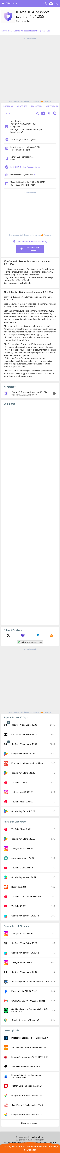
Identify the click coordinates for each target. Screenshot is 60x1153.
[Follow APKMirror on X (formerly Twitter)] (8, 636)
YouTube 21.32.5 (19, 782)
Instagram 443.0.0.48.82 (22, 933)
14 (23, 175)
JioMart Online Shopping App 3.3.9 (27, 1086)
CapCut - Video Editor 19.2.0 (24, 943)
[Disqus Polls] (30, 442)
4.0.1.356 (46, 31)
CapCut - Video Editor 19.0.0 (24, 744)
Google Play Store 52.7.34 (23, 753)
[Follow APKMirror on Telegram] (37, 636)
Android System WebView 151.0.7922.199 (30, 981)
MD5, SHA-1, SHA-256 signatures (25, 167)
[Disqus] (30, 515)
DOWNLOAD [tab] (8, 106)
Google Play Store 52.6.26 (23, 773)
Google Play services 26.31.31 (25, 877)
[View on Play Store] (43, 114)
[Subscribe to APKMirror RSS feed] (51, 636)
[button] (37, 114)
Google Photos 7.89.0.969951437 (26, 1114)
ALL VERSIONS (52, 106)
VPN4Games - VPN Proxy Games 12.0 (28, 1047)
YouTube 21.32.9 (19, 906)
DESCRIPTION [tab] (36, 106)
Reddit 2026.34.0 (18, 887)
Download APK (32, 248)
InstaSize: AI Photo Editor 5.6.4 (25, 1066)
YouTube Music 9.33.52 (22, 802)
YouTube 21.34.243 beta (22, 867)
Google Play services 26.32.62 (25, 953)
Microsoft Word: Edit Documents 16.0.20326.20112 (26, 1076)
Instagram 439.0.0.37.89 (22, 792)
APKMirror (11, 3)
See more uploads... (30, 1123)
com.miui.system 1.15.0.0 (22, 858)
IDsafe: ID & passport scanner (26, 31)
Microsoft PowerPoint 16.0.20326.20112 (29, 1057)
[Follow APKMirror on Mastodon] (23, 636)
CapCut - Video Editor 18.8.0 (24, 725)
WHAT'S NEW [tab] (22, 106)
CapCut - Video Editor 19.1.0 (24, 734)
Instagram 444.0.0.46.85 (22, 962)
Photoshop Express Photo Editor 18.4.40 (29, 1038)
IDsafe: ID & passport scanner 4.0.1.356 (29, 392)
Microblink (25, 21)
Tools (7, 113)
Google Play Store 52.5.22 (23, 811)
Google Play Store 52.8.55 (23, 839)
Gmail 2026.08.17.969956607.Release (28, 1001)
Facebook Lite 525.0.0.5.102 (24, 991)
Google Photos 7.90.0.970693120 (26, 1095)
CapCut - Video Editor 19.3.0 (24, 972)
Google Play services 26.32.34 (25, 916)
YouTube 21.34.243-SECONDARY (26, 896)
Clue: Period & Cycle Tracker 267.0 (27, 1105)
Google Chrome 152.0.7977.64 (25, 1020)
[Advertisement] (30, 70)
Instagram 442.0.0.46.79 (22, 848)
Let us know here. (36, 1137)
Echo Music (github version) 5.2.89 (27, 763)
